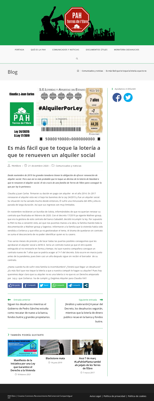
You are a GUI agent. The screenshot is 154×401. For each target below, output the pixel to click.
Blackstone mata (55, 358)
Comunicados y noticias (69, 165)
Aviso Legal (95, 396)
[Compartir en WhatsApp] (59, 285)
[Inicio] (78, 70)
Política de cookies (137, 396)
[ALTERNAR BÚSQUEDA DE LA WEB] (77, 58)
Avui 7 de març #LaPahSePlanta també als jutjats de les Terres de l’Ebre (87, 363)
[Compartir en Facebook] (30, 285)
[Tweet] (44, 285)
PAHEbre (16, 165)
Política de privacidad (114, 396)
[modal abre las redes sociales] (86, 285)
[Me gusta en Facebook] (15, 285)
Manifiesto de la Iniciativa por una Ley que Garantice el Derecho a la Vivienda (23, 365)
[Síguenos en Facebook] (117, 98)
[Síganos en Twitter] (128, 98)
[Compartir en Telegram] (75, 285)
